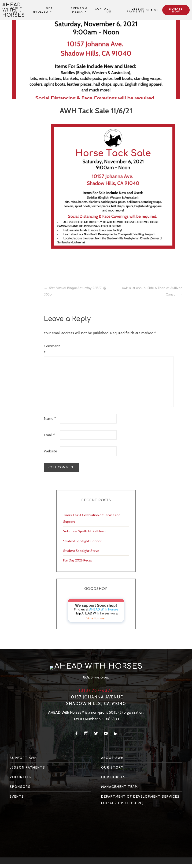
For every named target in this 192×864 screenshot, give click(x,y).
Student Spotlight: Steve (81, 551)
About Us (16, 10)
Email (49, 435)
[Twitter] (96, 733)
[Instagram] (86, 733)
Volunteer (21, 777)
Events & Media (79, 10)
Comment (51, 349)
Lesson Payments (136, 10)
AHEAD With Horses (103, 609)
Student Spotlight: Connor (82, 541)
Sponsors (20, 786)
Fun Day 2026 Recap (77, 560)
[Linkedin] (115, 733)
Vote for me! (96, 618)
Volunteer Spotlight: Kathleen (84, 531)
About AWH (112, 758)
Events (17, 796)
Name (50, 418)
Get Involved (42, 10)
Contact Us (103, 10)
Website (50, 451)
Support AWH (23, 758)
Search (153, 10)
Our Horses (113, 777)
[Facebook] (76, 733)
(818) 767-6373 (96, 690)
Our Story (112, 767)
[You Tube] (105, 733)
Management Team (119, 786)
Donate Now (176, 10)
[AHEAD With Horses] (51, 667)
